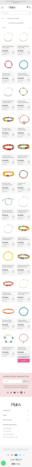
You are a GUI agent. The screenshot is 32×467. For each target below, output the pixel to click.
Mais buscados (16, 420)
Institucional (16, 410)
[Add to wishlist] (13, 32)
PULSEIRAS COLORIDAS (13, 18)
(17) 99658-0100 (7, 428)
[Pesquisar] (29, 13)
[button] (2, 7)
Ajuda (16, 415)
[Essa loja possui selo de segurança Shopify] (12, 460)
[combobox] (16, 13)
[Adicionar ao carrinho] (12, 52)
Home (2, 18)
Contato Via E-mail (8, 434)
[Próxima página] (20, 369)
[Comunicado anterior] (2, 2)
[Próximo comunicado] (29, 2)
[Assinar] (25, 381)
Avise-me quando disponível (24, 361)
